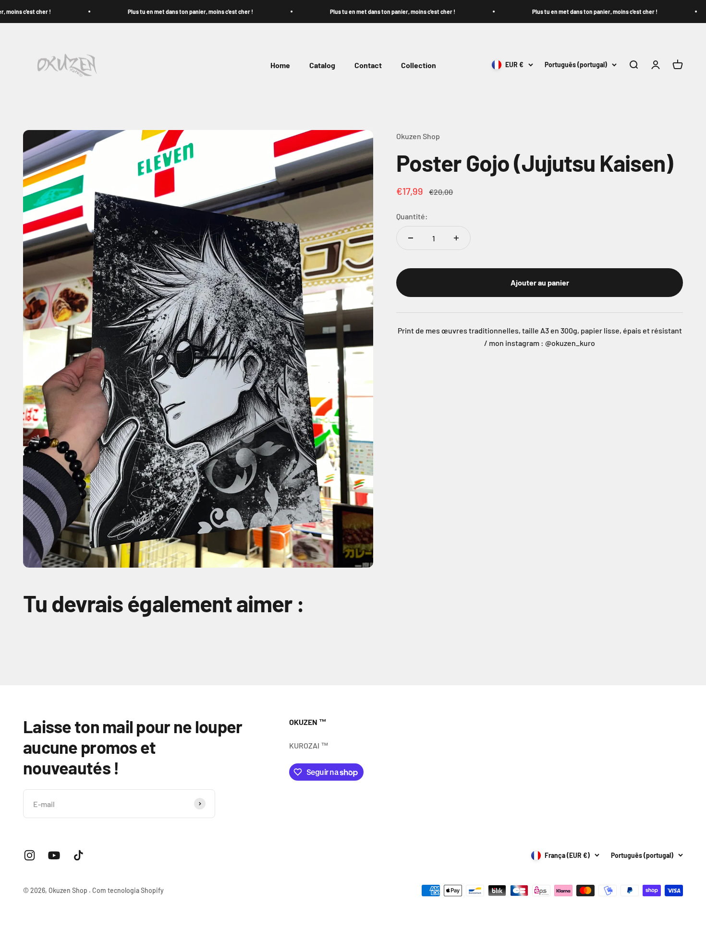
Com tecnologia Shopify (128, 890)
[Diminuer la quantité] (411, 238)
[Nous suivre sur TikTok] (78, 855)
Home (280, 65)
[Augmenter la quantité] (456, 238)
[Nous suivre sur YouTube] (54, 855)
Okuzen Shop (418, 136)
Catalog (322, 65)
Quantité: (412, 216)
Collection (418, 65)
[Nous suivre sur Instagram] (29, 855)
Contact (368, 65)
